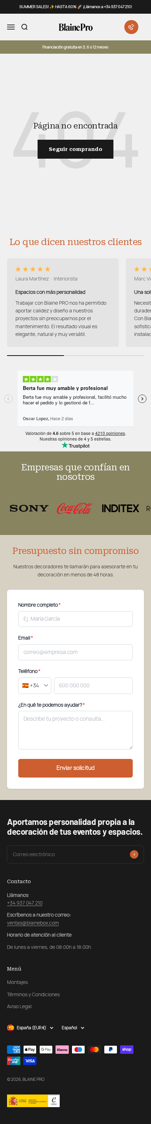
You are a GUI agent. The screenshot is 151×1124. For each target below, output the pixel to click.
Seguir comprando (75, 149)
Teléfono (29, 671)
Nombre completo (39, 605)
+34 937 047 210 (24, 903)
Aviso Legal (19, 1006)
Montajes (17, 982)
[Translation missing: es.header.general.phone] (131, 27)
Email (25, 638)
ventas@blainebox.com (33, 923)
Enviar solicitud (76, 768)
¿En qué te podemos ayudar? (51, 705)
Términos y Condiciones (33, 994)
